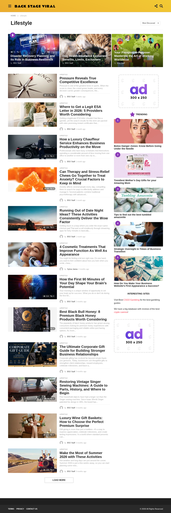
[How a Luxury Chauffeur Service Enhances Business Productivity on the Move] (32, 147)
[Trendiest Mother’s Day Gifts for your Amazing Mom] (138, 165)
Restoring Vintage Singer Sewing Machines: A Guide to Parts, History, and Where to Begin (84, 387)
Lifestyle (63, 74)
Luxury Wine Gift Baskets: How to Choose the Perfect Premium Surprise (82, 422)
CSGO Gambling (131, 300)
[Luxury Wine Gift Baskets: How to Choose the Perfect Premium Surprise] (32, 425)
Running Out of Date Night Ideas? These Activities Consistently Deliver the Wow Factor (84, 216)
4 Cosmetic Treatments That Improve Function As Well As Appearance (83, 250)
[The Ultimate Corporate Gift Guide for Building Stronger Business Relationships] (32, 354)
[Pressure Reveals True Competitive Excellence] (32, 86)
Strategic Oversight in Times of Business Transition (137, 250)
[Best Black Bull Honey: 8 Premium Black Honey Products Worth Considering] (32, 319)
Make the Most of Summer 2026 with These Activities (81, 455)
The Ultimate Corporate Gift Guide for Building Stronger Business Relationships (82, 350)
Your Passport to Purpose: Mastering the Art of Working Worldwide (134, 56)
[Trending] (12, 35)
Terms (11, 509)
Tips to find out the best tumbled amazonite (132, 216)
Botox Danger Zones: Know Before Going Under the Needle (137, 147)
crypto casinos (121, 312)
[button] (9, 6)
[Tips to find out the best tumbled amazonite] (138, 200)
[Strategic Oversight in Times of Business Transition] (138, 234)
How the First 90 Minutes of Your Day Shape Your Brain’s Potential (83, 283)
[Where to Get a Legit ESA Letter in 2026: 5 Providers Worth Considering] (32, 114)
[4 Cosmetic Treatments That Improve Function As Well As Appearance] (32, 254)
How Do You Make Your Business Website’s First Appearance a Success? (136, 284)
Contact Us (31, 509)
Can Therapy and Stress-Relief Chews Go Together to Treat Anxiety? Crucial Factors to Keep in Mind (84, 177)
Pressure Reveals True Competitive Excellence (79, 80)
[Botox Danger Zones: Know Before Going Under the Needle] (138, 131)
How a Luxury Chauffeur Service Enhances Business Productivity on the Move (82, 143)
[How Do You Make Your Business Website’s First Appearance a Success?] (138, 268)
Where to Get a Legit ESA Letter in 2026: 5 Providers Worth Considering (81, 110)
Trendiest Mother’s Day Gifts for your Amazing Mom (135, 181)
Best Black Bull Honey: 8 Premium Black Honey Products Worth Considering (83, 315)
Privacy (20, 509)
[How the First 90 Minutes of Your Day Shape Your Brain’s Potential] (32, 287)
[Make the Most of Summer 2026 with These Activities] (32, 460)
